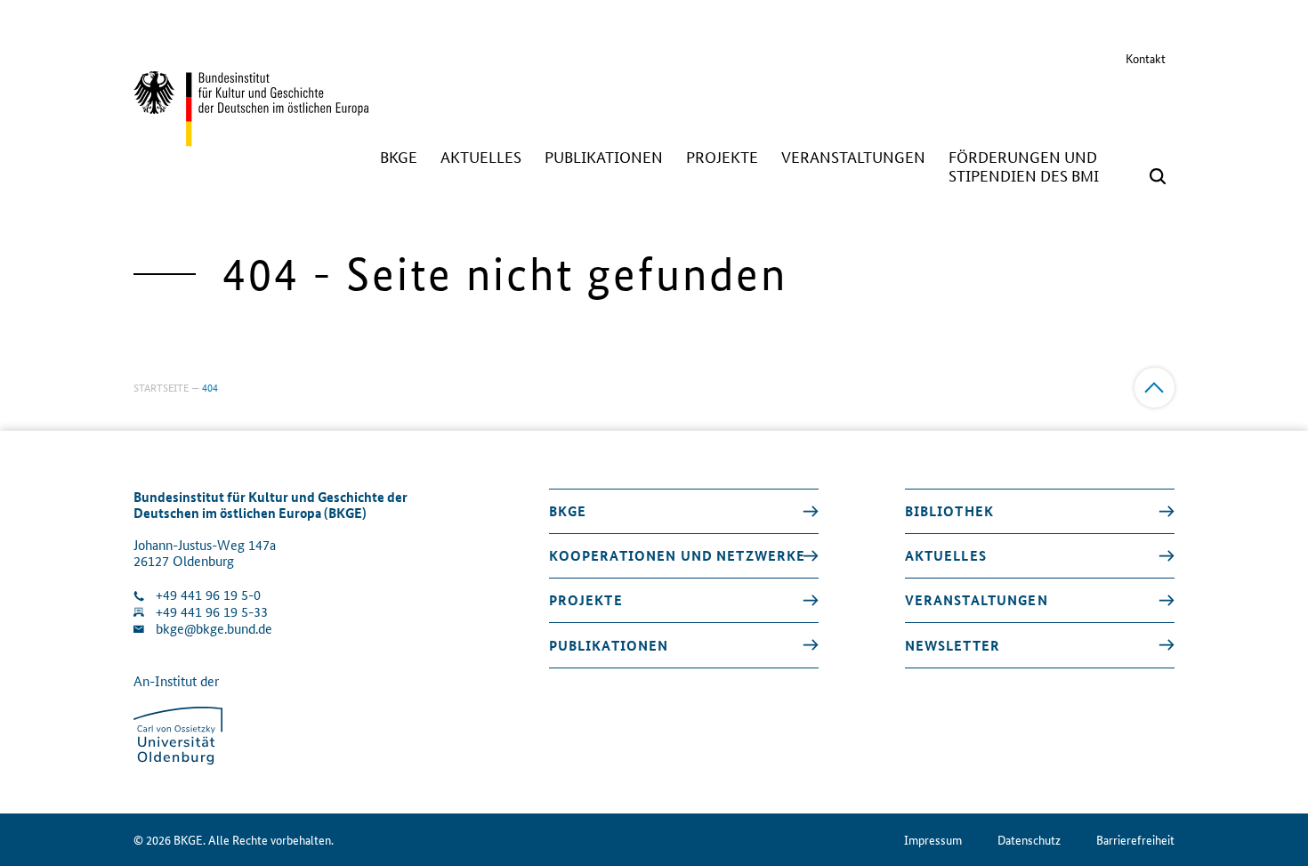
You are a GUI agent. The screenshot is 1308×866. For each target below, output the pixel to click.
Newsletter (952, 645)
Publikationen (609, 645)
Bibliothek (949, 511)
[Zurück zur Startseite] (250, 138)
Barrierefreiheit (1135, 839)
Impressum (933, 839)
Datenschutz (1029, 839)
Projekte (586, 600)
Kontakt (1146, 58)
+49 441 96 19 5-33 (212, 611)
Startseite (161, 386)
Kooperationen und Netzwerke (677, 555)
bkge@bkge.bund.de (214, 628)
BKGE (568, 511)
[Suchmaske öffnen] (1158, 176)
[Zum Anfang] (1154, 388)
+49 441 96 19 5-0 (208, 595)
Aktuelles (946, 555)
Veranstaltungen (976, 600)
